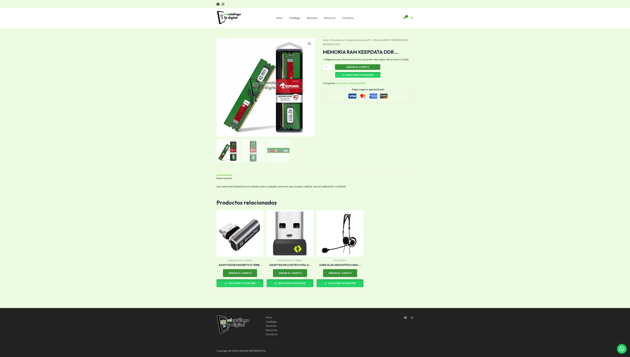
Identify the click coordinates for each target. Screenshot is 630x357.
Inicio (279, 18)
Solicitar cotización (359, 74)
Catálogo (294, 18)
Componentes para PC (358, 40)
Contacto (348, 18)
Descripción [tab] (224, 178)
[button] (411, 18)
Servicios (312, 18)
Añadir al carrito (357, 67)
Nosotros (329, 18)
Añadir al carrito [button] (240, 273)
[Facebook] (218, 4)
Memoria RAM (381, 40)
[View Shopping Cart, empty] (403, 18)
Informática (337, 40)
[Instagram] (222, 4)
